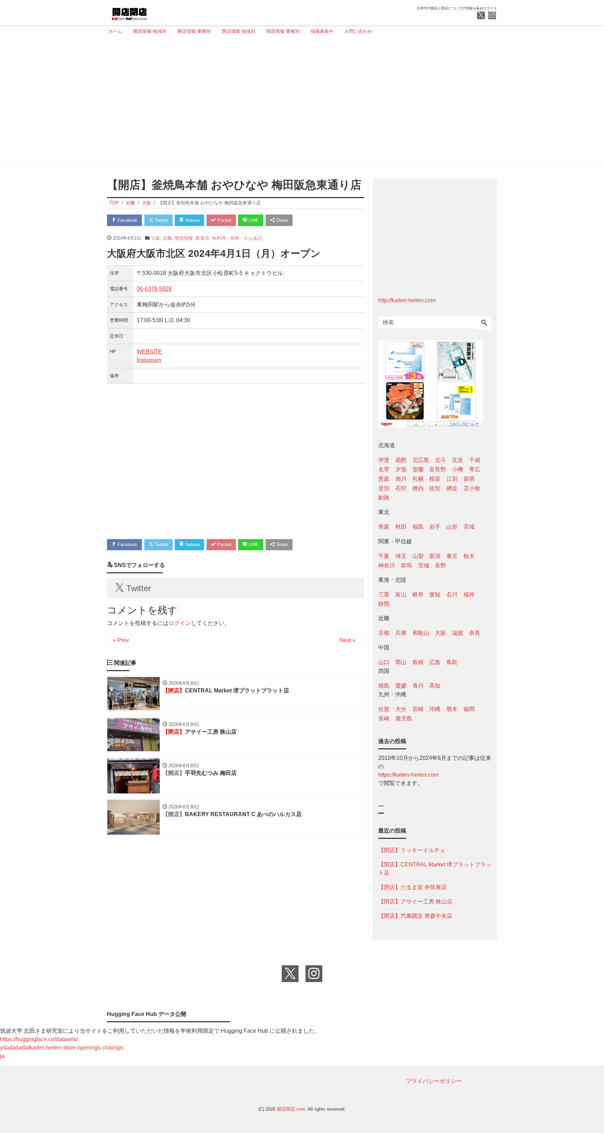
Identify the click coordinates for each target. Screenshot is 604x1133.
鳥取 (452, 662)
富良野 (437, 469)
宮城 (469, 527)
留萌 (469, 479)
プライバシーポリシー (434, 1081)
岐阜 (418, 594)
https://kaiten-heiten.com (408, 775)
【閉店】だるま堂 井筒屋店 (412, 887)
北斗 (440, 460)
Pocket (223, 220)
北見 (457, 460)
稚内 (418, 488)
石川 (452, 594)
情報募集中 (322, 31)
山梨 (418, 556)
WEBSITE (149, 352)
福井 (469, 594)
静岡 (383, 604)
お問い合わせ (358, 31)
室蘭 (418, 469)
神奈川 (386, 565)
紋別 (434, 488)
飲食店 (202, 238)
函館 (401, 460)
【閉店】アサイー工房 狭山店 (415, 902)
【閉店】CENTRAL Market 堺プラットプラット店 (434, 869)
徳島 (383, 686)
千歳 (474, 460)
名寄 (383, 469)
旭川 (401, 479)
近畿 (167, 238)
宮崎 (418, 709)
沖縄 (434, 709)
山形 (452, 527)
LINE (253, 220)
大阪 (155, 238)
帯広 (474, 469)
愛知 (434, 594)
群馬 (406, 565)
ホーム (115, 31)
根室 (434, 479)
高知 (434, 686)
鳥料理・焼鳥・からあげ (237, 238)
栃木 (469, 556)
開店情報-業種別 (194, 31)
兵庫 (401, 633)
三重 (383, 594)
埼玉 (401, 556)
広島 (434, 662)
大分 (401, 709)
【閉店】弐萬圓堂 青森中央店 (415, 916)
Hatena (192, 220)
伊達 (383, 460)
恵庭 (383, 479)
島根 (418, 662)
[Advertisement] (300, 104)
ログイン (179, 623)
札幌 (418, 479)
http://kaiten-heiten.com (407, 300)
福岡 (469, 709)
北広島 (420, 460)
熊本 (452, 709)
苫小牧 (471, 488)
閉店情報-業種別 (283, 31)
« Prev (121, 640)
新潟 (434, 556)
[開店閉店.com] (155, 11)
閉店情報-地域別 (238, 31)
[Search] (484, 323)
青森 (383, 527)
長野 (440, 565)
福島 (418, 527)
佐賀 (383, 709)
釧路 (383, 498)
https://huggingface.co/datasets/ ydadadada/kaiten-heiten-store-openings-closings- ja (62, 1047)
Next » (347, 640)
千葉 (383, 556)
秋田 (401, 527)
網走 (452, 488)
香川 (418, 686)
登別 (383, 488)
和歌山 (420, 633)
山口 (383, 662)
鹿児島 (403, 718)
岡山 (401, 662)
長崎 (383, 718)
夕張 (401, 469)
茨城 (423, 565)
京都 (383, 633)
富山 (401, 594)
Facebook (126, 220)
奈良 (474, 633)
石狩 (401, 488)
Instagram (149, 360)
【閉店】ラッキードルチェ (411, 850)
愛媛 (401, 686)
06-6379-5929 (154, 289)
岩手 (434, 527)
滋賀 (457, 633)
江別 (452, 479)
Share (281, 220)
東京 (452, 556)
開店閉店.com (291, 1109)
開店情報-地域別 (149, 31)
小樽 (457, 469)
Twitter (160, 220)
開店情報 (184, 238)
